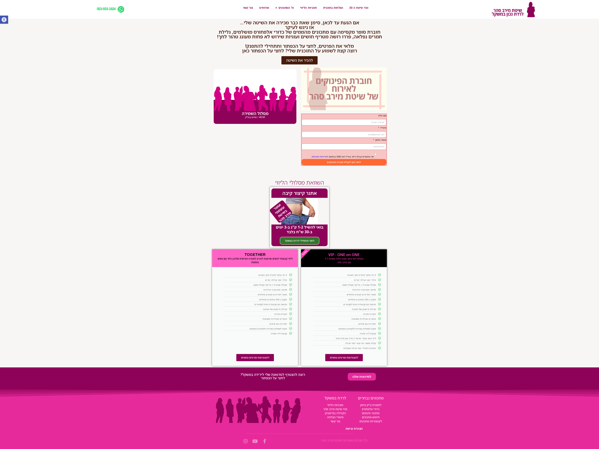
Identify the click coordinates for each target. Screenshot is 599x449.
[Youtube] (255, 441)
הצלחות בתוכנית (333, 8)
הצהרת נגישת (354, 428)
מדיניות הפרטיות (319, 156)
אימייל (383, 127)
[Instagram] (245, 441)
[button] (4, 20)
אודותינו (264, 8)
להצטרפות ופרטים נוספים (344, 357)
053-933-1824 (106, 9)
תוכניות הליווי (308, 8)
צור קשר (248, 8)
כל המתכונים (286, 8)
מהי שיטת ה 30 (358, 8)
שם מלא (382, 115)
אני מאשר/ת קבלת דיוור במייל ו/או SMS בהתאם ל (343, 156)
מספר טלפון (380, 139)
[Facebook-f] (264, 441)
